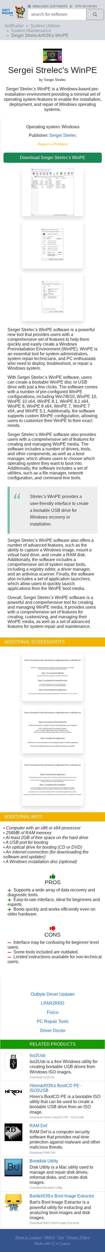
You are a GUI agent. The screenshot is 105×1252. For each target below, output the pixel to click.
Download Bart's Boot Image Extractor (54, 1222)
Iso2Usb (38, 1055)
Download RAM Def (42, 1152)
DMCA (49, 1237)
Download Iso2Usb (42, 1077)
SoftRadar (14, 26)
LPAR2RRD (52, 1003)
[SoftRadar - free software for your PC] (13, 12)
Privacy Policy (78, 1237)
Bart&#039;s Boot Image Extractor (62, 1196)
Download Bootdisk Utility (46, 1187)
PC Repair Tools (52, 1021)
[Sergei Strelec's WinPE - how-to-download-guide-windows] (52, 677)
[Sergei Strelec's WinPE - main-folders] (52, 192)
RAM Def (38, 1125)
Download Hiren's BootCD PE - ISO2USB (56, 1117)
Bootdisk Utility (44, 1161)
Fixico (52, 1012)
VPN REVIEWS (86, 6)
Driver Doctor (52, 1030)
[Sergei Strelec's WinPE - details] (52, 297)
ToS (61, 1237)
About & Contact (28, 1237)
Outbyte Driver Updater (53, 994)
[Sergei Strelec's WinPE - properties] (52, 244)
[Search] (95, 14)
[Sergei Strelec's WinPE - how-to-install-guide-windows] (52, 729)
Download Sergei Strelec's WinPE (52, 157)
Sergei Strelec (62, 135)
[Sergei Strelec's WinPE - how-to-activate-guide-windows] (52, 781)
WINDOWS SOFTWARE (50, 6)
